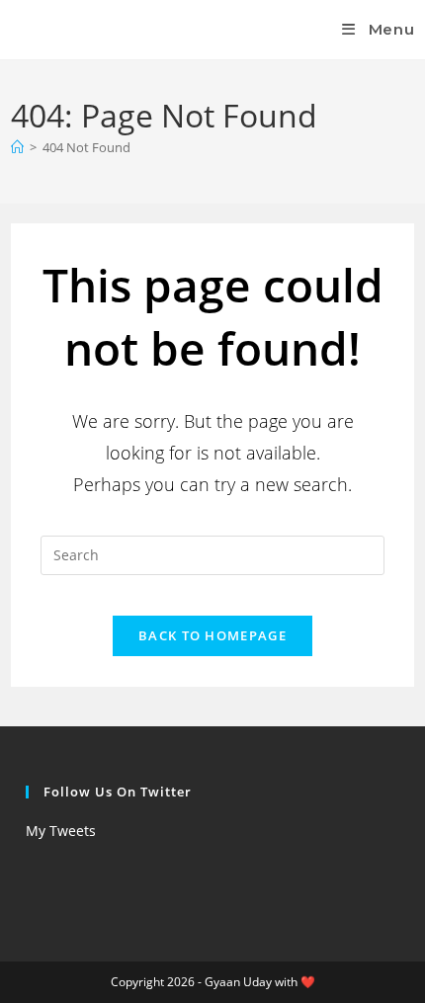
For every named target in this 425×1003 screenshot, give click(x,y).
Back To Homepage (212, 635)
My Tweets (61, 830)
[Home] (17, 147)
